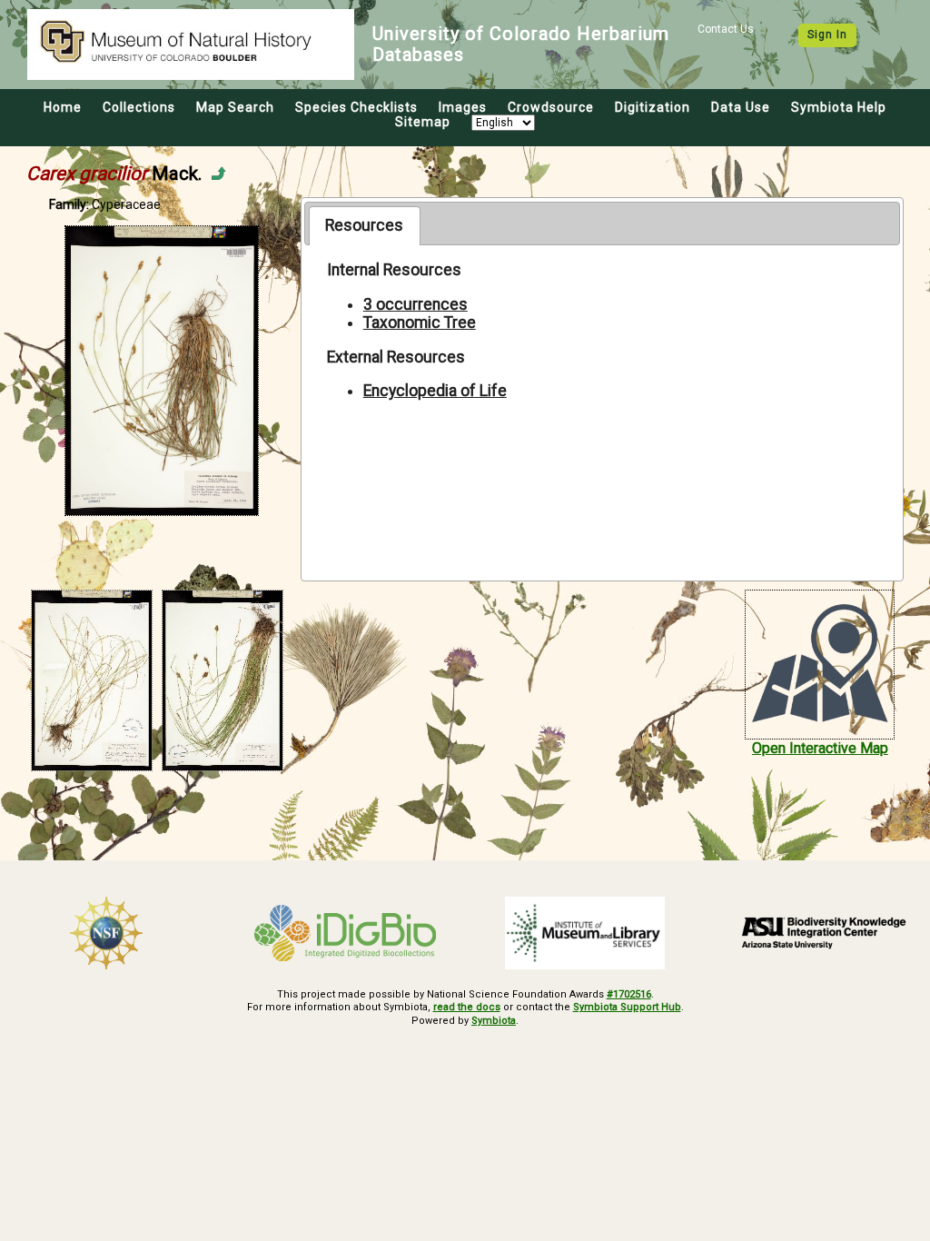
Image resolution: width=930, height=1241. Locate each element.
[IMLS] (585, 933)
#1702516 (629, 994)
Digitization (652, 107)
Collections (139, 107)
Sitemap (422, 121)
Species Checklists (356, 107)
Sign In (827, 34)
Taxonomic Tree (419, 322)
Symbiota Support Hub (627, 1007)
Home (63, 107)
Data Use (740, 107)
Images (463, 107)
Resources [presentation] (364, 225)
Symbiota (493, 1021)
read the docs (466, 1007)
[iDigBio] (346, 933)
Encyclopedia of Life (435, 391)
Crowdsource (551, 107)
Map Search (235, 107)
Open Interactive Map (820, 748)
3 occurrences (415, 304)
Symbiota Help (838, 107)
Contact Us (726, 29)
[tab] (364, 225)
